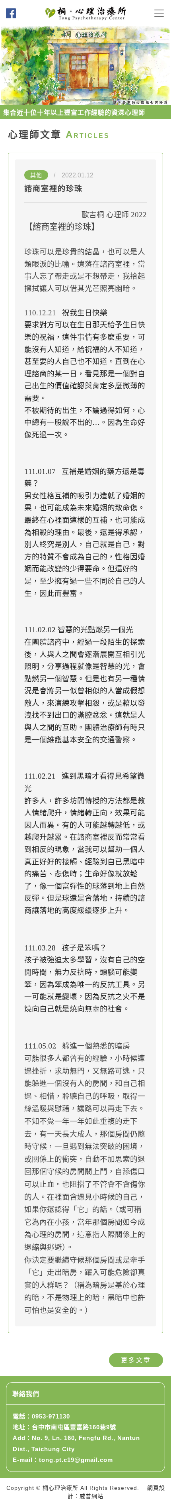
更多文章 (136, 1360)
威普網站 (91, 1496)
